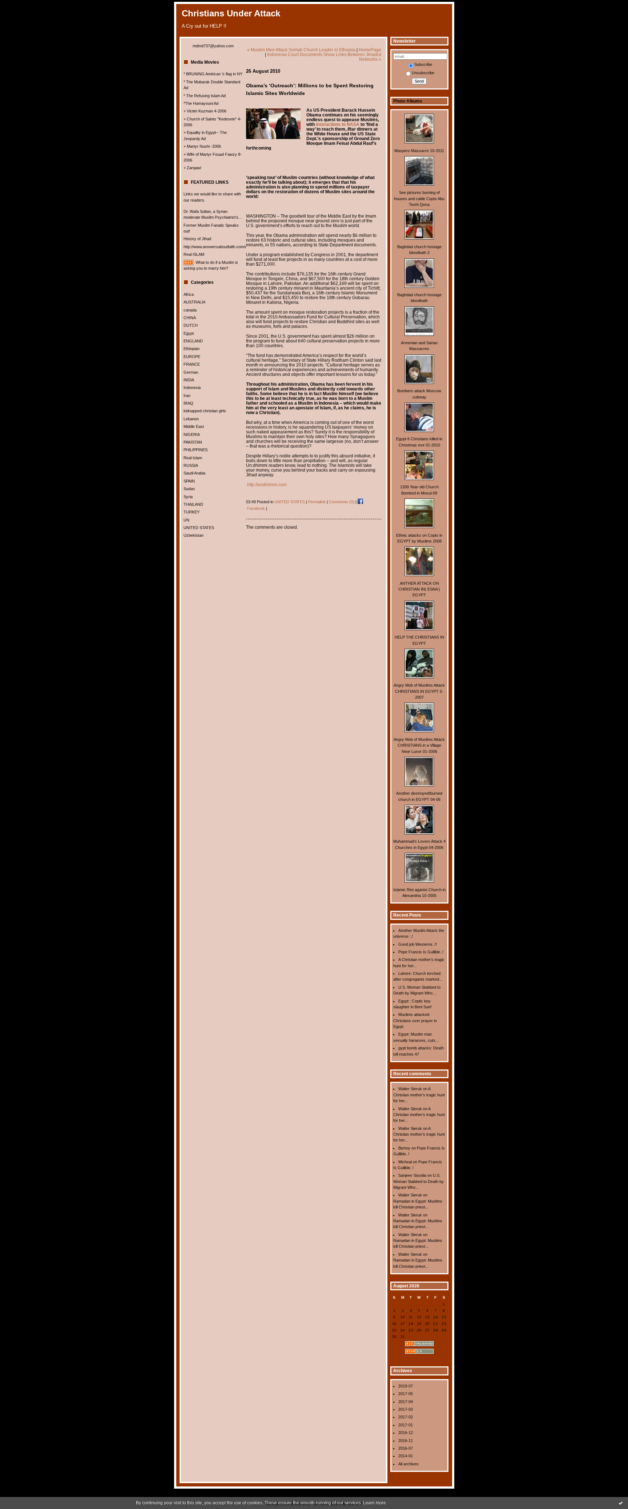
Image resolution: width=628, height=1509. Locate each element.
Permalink (317, 502)
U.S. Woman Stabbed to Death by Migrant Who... (418, 1181)
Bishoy (404, 1148)
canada (190, 310)
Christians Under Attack (231, 13)
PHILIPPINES (196, 450)
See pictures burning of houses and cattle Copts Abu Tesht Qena (419, 198)
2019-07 (405, 1386)
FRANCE (192, 364)
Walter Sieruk (410, 1089)
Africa (189, 294)
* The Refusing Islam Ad (205, 96)
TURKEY (192, 512)
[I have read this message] (621, 1503)
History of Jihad (197, 239)
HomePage (370, 49)
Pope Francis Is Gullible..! (420, 952)
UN (186, 520)
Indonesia (192, 387)
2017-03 (405, 1409)
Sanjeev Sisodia (412, 1175)
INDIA (189, 380)
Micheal (405, 1162)
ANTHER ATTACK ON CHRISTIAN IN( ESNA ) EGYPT (419, 589)
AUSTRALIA (194, 302)
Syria (188, 497)
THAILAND (193, 504)
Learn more (374, 1502)
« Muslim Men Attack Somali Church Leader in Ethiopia (301, 49)
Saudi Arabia (194, 473)
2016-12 (405, 1432)
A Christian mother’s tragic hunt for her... (419, 1095)
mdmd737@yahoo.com (213, 46)
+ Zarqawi (192, 168)
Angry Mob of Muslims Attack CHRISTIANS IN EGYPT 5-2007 (419, 691)
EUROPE (192, 356)
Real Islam (193, 458)
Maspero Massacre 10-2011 (419, 150)
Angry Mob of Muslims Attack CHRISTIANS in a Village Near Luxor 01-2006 (419, 745)
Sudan (189, 489)
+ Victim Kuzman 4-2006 (205, 111)
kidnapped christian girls (205, 411)
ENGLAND (193, 341)
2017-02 (405, 1417)
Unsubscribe (423, 73)
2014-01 (405, 1456)
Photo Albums (407, 101)
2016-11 (405, 1440)
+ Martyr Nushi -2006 (202, 146)
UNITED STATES (199, 527)
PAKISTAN (193, 442)
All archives (408, 1464)
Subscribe (423, 64)
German (191, 372)
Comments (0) (341, 502)
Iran (187, 395)
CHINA (190, 317)
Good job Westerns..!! (417, 944)
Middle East (194, 426)
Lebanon (191, 419)
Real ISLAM (194, 254)
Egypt (189, 333)
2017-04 (405, 1401)
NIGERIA (192, 434)
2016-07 (405, 1448)
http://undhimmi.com (267, 484)
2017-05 (405, 1393)
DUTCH (191, 325)
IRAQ (188, 403)
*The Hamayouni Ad (201, 103)
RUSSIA (191, 465)
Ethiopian (192, 348)
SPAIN (189, 481)
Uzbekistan (194, 535)
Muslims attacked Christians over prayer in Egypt (415, 1020)
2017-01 (405, 1425)
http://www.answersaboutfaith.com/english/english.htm (231, 247)
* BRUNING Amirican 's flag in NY (213, 74)
